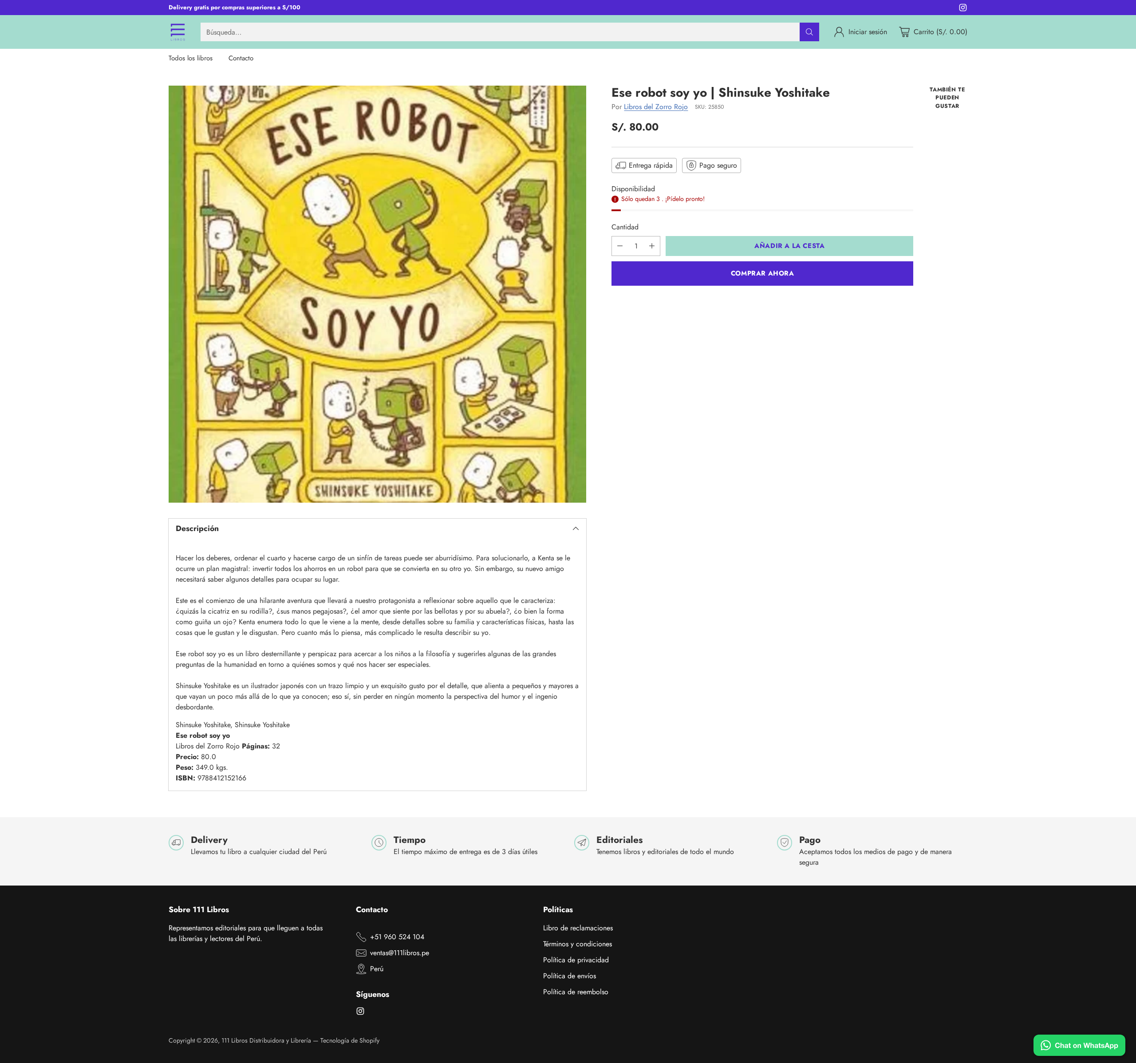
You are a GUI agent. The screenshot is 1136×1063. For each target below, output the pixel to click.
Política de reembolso (575, 992)
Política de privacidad (576, 960)
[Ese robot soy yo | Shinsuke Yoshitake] (377, 294)
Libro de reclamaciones (578, 928)
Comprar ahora (762, 273)
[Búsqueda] (809, 32)
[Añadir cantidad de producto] (652, 246)
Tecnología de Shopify (349, 1040)
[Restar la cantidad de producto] (620, 246)
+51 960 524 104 (397, 937)
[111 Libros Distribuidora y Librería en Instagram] (962, 9)
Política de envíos (569, 976)
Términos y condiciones (577, 944)
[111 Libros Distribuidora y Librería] (177, 32)
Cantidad (625, 227)
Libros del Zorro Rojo (656, 107)
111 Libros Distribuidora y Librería (266, 1040)
